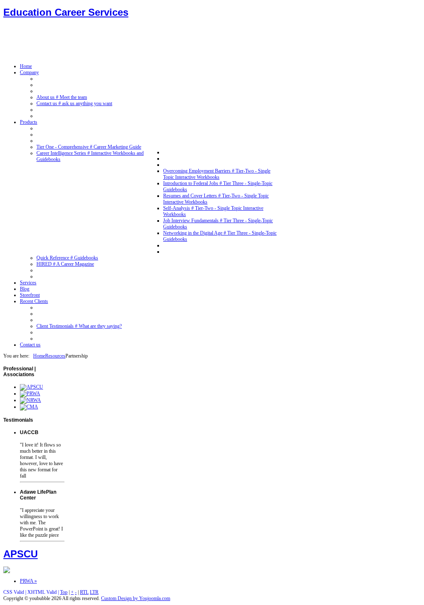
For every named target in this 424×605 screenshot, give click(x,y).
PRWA (28, 581)
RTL (84, 592)
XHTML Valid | (43, 592)
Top (63, 592)
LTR (94, 592)
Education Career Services (65, 12)
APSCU (20, 553)
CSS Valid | (15, 592)
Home (39, 356)
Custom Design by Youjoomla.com (135, 598)
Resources (55, 356)
